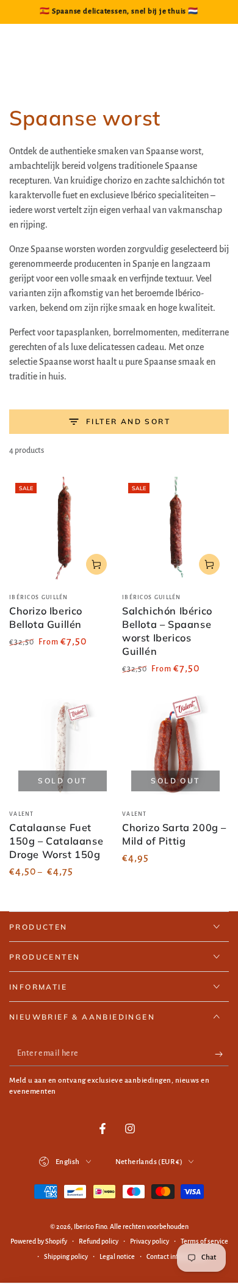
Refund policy (98, 1241)
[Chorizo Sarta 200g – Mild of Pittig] (175, 747)
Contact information (176, 1256)
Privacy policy (149, 1241)
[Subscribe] (222, 1053)
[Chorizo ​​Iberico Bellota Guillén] (62, 530)
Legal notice (117, 1256)
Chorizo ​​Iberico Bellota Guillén (45, 617)
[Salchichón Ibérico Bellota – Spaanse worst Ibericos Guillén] (175, 530)
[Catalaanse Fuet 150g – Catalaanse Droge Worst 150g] (62, 747)
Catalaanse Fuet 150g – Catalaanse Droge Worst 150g (56, 840)
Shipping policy (66, 1256)
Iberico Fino (90, 1226)
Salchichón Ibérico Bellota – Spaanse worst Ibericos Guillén (167, 631)
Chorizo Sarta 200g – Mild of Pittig (174, 834)
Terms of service (204, 1241)
